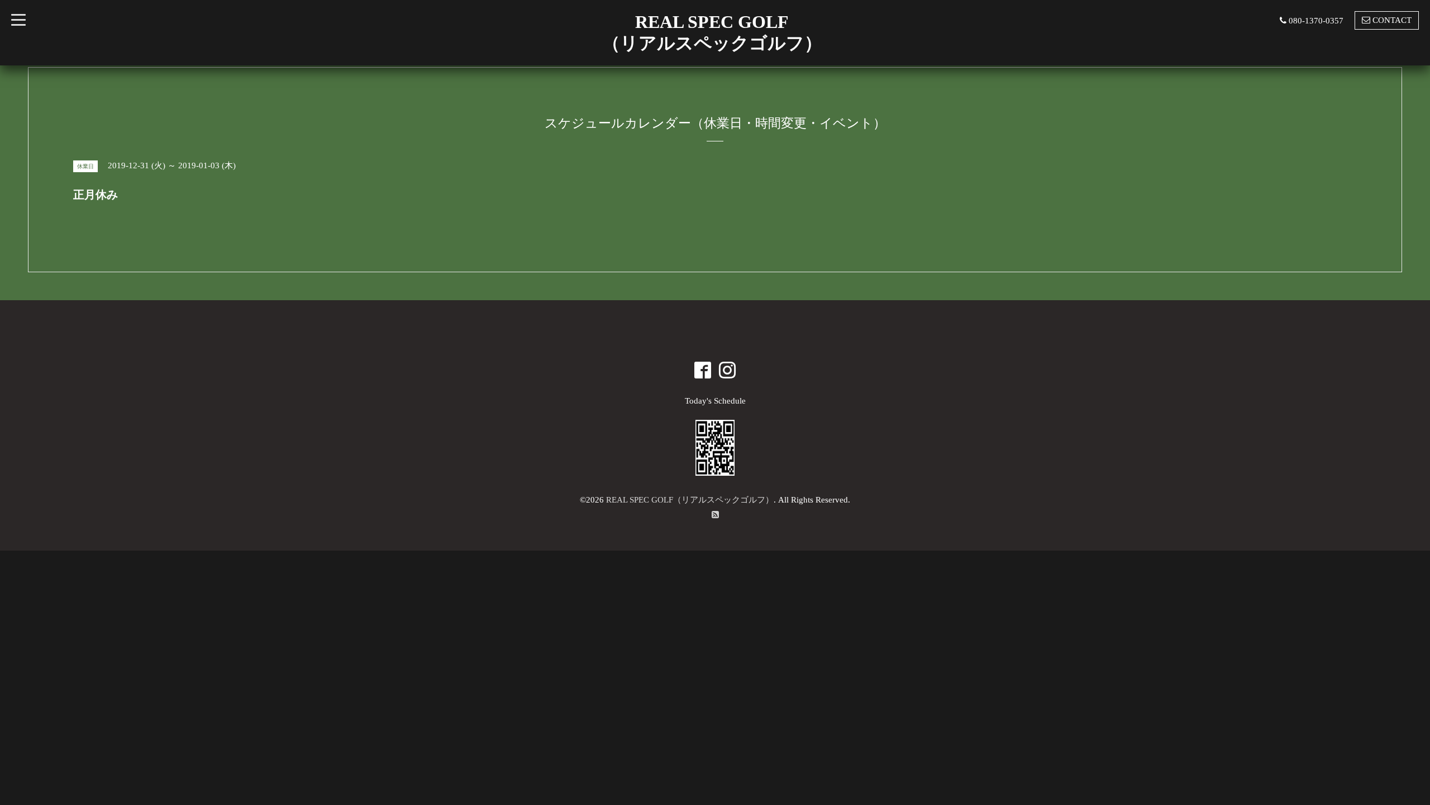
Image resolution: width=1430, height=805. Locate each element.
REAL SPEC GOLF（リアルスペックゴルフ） (690, 499)
